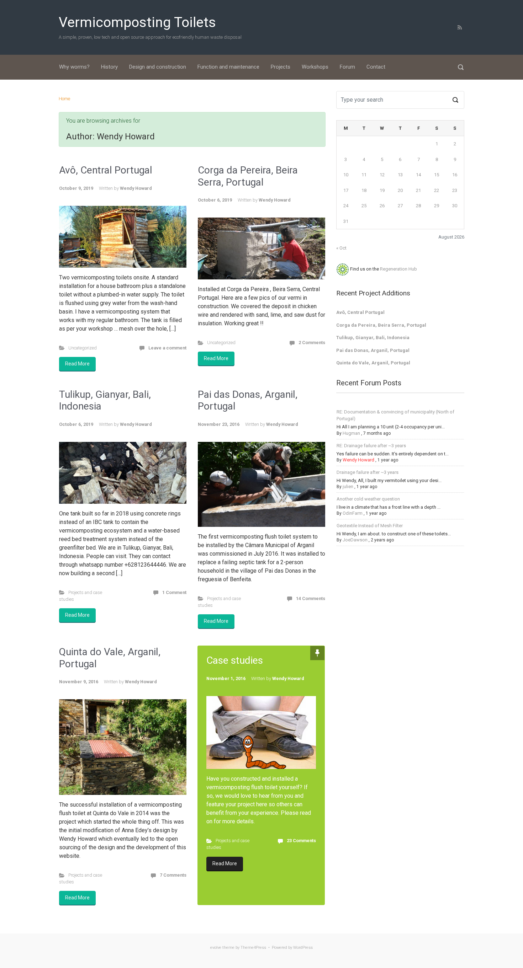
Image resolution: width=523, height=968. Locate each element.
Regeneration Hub (398, 269)
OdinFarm (353, 513)
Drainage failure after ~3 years (367, 472)
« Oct (341, 248)
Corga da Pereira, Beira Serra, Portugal (248, 176)
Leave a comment (167, 348)
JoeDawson (355, 539)
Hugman (351, 433)
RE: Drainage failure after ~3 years (371, 445)
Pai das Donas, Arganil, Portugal (373, 350)
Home (64, 98)
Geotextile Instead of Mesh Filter (370, 525)
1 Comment (174, 592)
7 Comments (173, 875)
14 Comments (310, 598)
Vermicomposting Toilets (137, 22)
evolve (215, 947)
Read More (77, 364)
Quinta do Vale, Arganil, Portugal (373, 362)
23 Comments (301, 840)
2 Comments (312, 342)
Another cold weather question (368, 499)
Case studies (234, 660)
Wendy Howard (136, 188)
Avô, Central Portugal (105, 170)
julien (348, 486)
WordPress (303, 947)
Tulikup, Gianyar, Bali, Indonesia (373, 337)
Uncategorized (82, 348)
